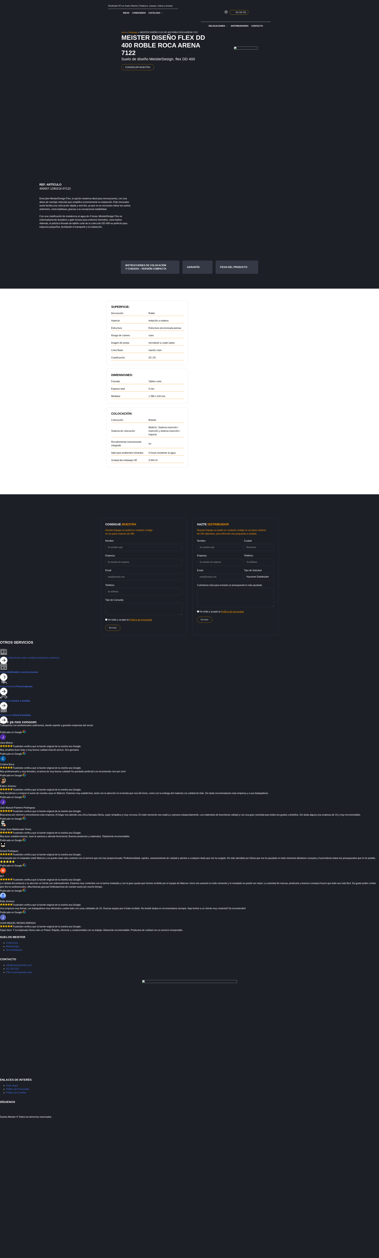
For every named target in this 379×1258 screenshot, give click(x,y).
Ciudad (248, 541)
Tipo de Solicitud (253, 570)
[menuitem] (261, 12)
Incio (123, 32)
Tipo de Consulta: (114, 600)
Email (108, 570)
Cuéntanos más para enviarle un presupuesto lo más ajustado (229, 585)
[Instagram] (3, 1107)
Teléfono (109, 585)
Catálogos (133, 32)
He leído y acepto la (130, 620)
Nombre (109, 541)
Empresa (110, 555)
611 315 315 (241, 12)
